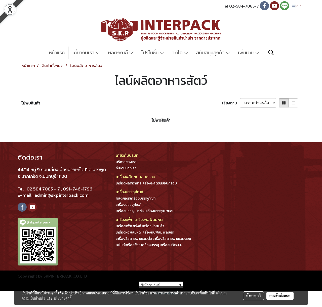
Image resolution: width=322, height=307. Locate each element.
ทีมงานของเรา (126, 168)
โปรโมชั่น (150, 52)
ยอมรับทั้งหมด (280, 295)
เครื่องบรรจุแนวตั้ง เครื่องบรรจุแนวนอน (145, 211)
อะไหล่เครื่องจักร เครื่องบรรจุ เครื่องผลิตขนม (149, 245)
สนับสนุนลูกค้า (211, 52)
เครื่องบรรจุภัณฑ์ (128, 204)
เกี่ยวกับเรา (84, 52)
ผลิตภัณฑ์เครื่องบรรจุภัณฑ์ (135, 198)
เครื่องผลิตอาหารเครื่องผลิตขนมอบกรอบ (146, 183)
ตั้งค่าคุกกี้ (253, 295)
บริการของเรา (126, 162)
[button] (271, 52)
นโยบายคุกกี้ (62, 298)
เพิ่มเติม (246, 52)
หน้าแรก (57, 52)
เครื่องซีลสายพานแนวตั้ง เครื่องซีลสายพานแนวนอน (153, 238)
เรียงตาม (231, 103)
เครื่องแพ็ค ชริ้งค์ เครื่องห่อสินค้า (140, 226)
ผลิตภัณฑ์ (118, 52)
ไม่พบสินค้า (30, 103)
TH (297, 6)
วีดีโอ (178, 52)
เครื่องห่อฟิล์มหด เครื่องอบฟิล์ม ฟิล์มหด (145, 232)
